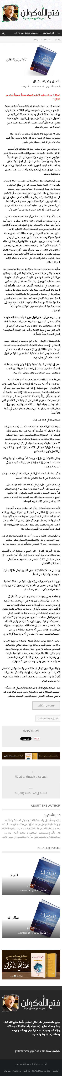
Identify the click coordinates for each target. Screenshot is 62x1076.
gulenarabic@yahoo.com (30, 1051)
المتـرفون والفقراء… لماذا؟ (31, 777)
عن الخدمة (17, 1071)
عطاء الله (31, 928)
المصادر (31, 885)
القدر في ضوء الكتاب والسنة (47, 718)
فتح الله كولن (52, 86)
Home (57, 40)
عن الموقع (7, 1071)
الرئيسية (55, 1071)
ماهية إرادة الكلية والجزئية (31, 793)
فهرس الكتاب (46, 705)
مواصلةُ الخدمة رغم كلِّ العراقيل (24, 33)
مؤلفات (24, 86)
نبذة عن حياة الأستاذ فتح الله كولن (36, 1071)
